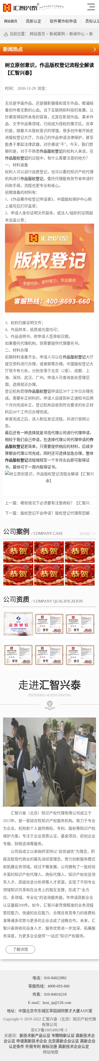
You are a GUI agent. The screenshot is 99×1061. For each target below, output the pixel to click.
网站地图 (49, 1052)
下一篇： (49, 513)
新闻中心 (77, 34)
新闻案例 (57, 34)
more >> (87, 534)
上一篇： (49, 503)
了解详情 (20, 949)
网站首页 (10, 21)
